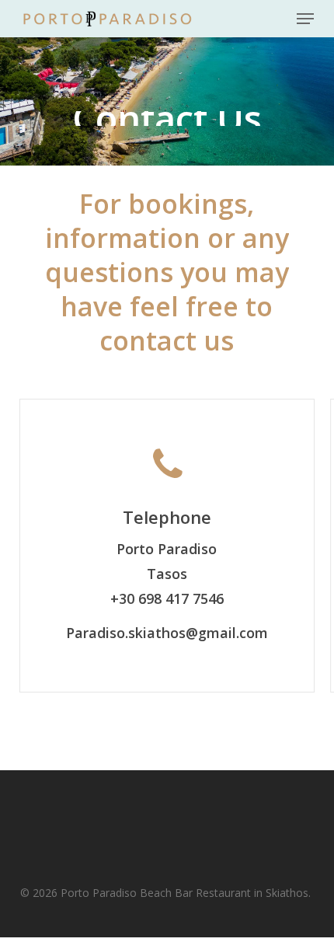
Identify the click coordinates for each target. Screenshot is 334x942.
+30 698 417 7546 (167, 598)
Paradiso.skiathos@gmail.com (167, 632)
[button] (305, 18)
